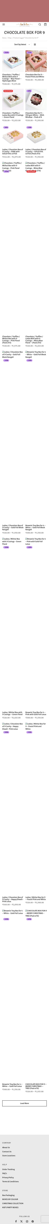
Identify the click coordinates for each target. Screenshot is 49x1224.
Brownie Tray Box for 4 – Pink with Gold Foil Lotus (35, 713)
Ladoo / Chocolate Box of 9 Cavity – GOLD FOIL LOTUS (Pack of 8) (35, 151)
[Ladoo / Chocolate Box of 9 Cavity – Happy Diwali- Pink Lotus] (13, 809)
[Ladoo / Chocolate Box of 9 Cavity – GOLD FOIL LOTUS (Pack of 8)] (36, 136)
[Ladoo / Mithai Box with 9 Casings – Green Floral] (13, 624)
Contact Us (6, 1152)
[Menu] (3, 24)
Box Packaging (8, 1195)
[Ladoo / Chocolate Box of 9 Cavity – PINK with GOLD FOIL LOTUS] (13, 136)
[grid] (35, 44)
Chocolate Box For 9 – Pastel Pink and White (34, 75)
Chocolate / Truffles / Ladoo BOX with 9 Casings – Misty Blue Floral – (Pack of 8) (34, 339)
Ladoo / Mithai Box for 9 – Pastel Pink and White (35, 898)
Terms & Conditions (10, 1181)
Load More (24, 1103)
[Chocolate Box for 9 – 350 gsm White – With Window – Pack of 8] (36, 99)
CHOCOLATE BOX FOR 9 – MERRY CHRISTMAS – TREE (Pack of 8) (36, 1086)
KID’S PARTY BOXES (10, 1207)
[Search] (39, 24)
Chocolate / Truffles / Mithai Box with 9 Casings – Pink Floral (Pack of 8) (11, 339)
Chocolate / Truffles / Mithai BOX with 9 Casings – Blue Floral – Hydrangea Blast (11, 77)
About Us (6, 1147)
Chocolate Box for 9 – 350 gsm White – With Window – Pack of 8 (34, 115)
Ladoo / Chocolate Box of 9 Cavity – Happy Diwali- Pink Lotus (12, 899)
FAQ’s (4, 1173)
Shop (10, 38)
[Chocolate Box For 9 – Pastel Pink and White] (36, 61)
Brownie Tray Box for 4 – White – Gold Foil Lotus (12, 1085)
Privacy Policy (8, 1177)
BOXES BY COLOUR (10, 1199)
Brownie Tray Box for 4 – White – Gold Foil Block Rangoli (35, 527)
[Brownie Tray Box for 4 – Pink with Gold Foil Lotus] (36, 624)
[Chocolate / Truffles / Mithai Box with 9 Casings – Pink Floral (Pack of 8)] (13, 248)
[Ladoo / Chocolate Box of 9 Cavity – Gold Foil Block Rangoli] (13, 437)
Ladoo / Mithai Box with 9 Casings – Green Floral (12, 713)
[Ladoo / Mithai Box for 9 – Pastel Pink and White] (36, 809)
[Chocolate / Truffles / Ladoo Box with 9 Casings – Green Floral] (13, 99)
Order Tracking (8, 1169)
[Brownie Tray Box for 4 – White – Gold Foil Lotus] (13, 995)
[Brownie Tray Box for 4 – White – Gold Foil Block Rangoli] (36, 437)
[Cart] (45, 24)
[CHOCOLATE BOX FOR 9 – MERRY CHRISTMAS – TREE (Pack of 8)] (36, 995)
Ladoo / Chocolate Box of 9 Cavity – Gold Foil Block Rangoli (12, 527)
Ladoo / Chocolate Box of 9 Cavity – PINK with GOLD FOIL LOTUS (12, 151)
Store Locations (8, 1156)
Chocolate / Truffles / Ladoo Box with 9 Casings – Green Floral (12, 115)
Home (4, 38)
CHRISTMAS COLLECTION (12, 1203)
